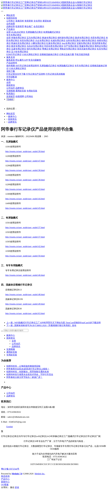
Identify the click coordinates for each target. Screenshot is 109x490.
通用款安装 (11, 352)
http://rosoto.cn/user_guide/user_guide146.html (25, 275)
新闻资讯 (12, 119)
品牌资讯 (12, 122)
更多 (17, 487)
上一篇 (53, 322)
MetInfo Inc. (40, 474)
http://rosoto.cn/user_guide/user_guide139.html (25, 151)
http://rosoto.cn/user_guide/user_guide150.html (25, 256)
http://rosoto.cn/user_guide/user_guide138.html (25, 170)
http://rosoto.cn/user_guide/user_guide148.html (25, 294)
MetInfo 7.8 (17, 474)
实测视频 (10, 349)
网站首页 (10, 113)
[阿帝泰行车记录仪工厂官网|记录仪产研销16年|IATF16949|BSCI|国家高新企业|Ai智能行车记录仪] (54, 5)
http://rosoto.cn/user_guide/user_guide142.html (25, 246)
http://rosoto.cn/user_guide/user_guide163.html (25, 313)
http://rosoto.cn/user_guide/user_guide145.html (25, 208)
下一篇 (41, 325)
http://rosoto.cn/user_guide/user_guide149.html (25, 304)
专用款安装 (11, 355)
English (9, 427)
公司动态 (16, 344)
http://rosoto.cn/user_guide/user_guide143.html (25, 189)
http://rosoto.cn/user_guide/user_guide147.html (25, 161)
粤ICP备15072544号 (10, 469)
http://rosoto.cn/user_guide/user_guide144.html (25, 199)
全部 (8, 32)
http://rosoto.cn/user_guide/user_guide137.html (25, 227)
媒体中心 (12, 116)
